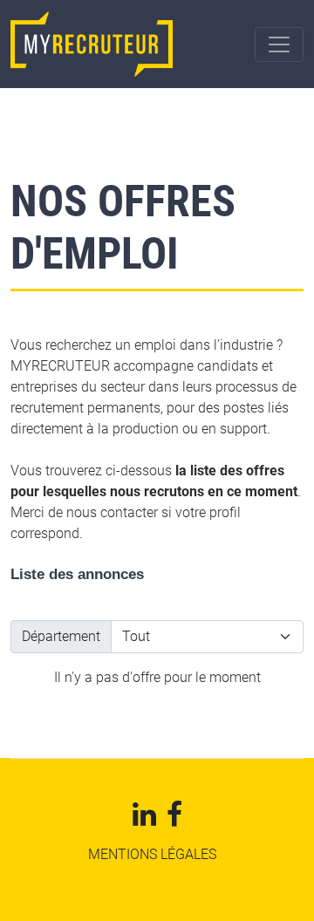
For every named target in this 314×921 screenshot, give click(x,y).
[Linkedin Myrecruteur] (144, 819)
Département (61, 636)
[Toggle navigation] (279, 44)
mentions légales (152, 854)
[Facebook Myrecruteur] (174, 819)
